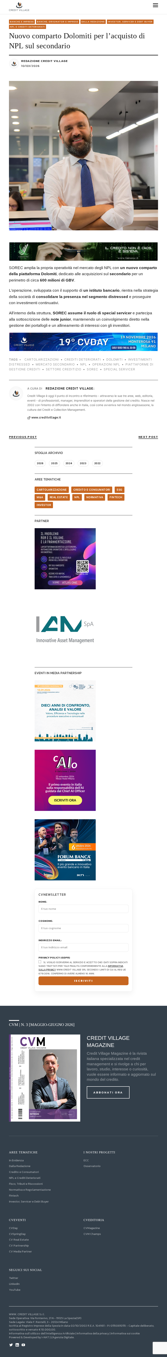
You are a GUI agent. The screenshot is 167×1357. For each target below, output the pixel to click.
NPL (77, 497)
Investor (44, 505)
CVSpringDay (17, 1234)
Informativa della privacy (93, 1333)
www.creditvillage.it (46, 417)
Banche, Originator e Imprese (57, 21)
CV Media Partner (20, 1251)
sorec (92, 369)
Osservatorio (92, 1166)
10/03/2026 (30, 65)
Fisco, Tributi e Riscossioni (26, 1184)
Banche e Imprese (22, 21)
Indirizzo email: (50, 940)
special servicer (119, 369)
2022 (97, 463)
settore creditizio (63, 369)
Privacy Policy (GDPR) (54, 958)
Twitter (13, 1278)
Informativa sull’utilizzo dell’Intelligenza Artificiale (42, 1333)
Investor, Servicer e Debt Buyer (29, 1201)
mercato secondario (55, 364)
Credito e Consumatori (24, 1172)
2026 (40, 463)
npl (83, 364)
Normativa (94, 497)
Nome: (42, 902)
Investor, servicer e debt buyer (130, 21)
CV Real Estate (19, 1240)
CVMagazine (92, 1228)
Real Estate (59, 497)
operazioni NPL (106, 364)
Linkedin (14, 1284)
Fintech (116, 497)
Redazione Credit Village (44, 61)
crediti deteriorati (82, 359)
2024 (69, 463)
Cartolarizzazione (52, 489)
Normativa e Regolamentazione (30, 1190)
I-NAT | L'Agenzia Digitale (58, 1337)
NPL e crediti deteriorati (27, 26)
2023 (83, 463)
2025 (54, 463)
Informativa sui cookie (125, 1333)
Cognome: (45, 921)
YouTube (14, 1290)
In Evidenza (16, 1160)
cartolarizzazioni (41, 359)
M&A (40, 497)
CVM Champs (92, 1234)
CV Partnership (19, 1245)
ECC (86, 1160)
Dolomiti (114, 359)
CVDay (13, 1228)
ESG (119, 489)
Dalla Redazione (93, 21)
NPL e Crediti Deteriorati (24, 1178)
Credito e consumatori (91, 489)
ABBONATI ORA (108, 1092)
